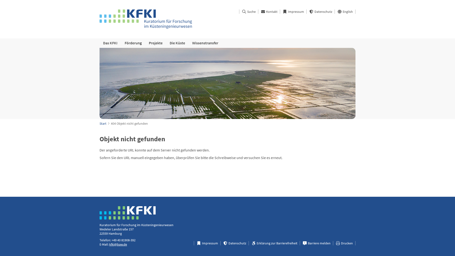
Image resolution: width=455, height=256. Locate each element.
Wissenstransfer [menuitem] (205, 43)
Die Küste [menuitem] (177, 43)
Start (103, 123)
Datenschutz (323, 11)
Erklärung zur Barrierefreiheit (276, 243)
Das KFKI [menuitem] (110, 43)
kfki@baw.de (118, 244)
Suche (251, 11)
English (347, 11)
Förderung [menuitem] (133, 43)
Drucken (346, 243)
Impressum (295, 11)
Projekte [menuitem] (156, 43)
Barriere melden (319, 243)
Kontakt (271, 11)
